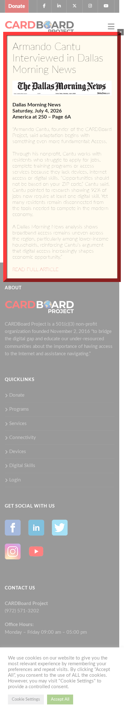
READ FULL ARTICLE (35, 269)
